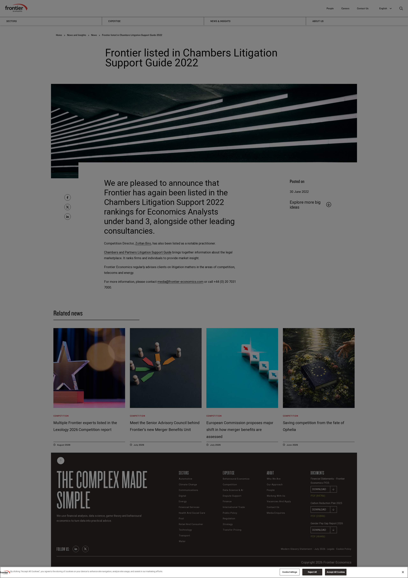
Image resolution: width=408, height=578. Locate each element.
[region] (204, 572)
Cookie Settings (289, 572)
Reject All (312, 572)
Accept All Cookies (336, 572)
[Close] (402, 572)
